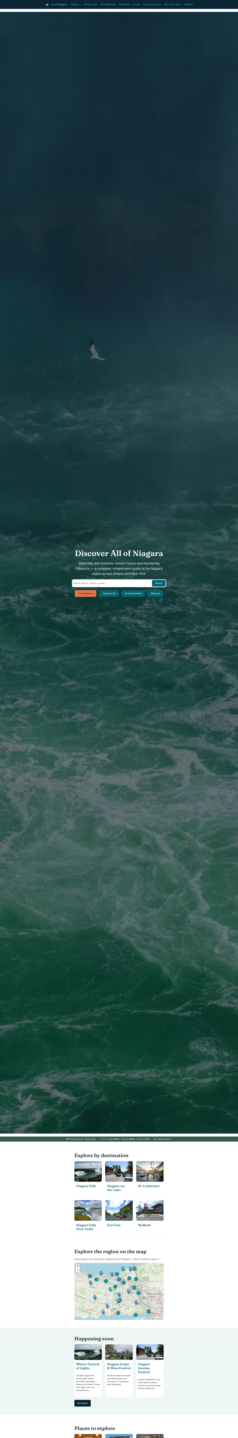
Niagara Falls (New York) (86, 1227)
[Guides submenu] (192, 4)
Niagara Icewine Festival (144, 1368)
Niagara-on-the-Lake (116, 1188)
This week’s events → (162, 1139)
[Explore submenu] (80, 4)
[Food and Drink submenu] (160, 4)
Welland (144, 1225)
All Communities (133, 593)
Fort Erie (114, 1225)
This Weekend (85, 593)
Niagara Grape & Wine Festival (119, 1366)
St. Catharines (148, 1186)
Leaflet (138, 1319)
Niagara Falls (86, 1186)
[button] (148, 1311)
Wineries (155, 593)
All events (82, 1403)
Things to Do (109, 593)
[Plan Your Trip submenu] (180, 4)
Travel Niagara (59, 4)
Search (159, 583)
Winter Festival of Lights (87, 1366)
